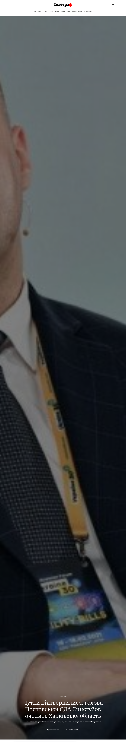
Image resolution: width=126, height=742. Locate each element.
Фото (51, 11)
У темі (45, 11)
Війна (63, 11)
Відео (57, 11)
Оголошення (88, 11)
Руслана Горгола (53, 730)
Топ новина (37, 11)
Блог (68, 11)
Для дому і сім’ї (77, 11)
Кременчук (63, 696)
